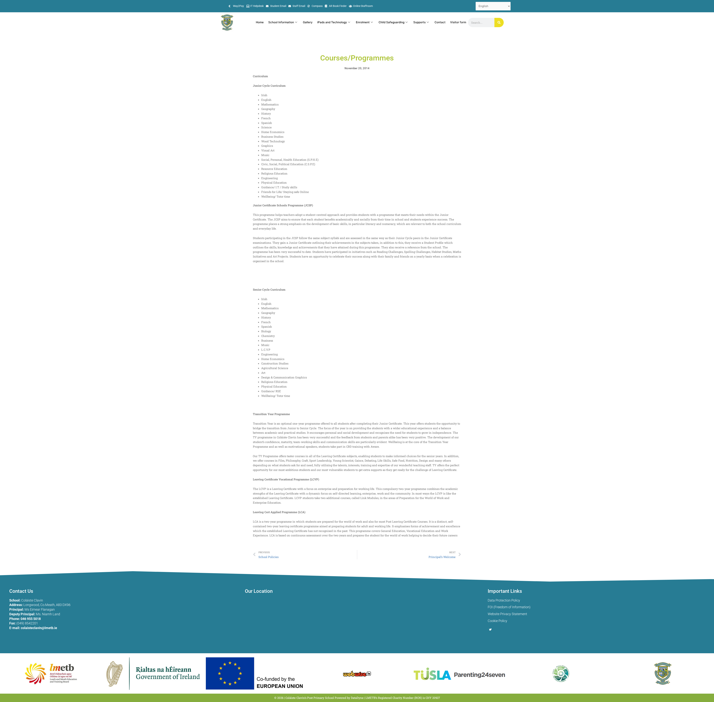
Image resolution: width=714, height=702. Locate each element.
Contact (440, 22)
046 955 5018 (31, 619)
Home (260, 22)
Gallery (308, 22)
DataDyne (357, 698)
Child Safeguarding (391, 22)
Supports (419, 22)
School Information (281, 22)
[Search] (499, 22)
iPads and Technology (332, 22)
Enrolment (363, 22)
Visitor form (458, 22)
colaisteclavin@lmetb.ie (39, 628)
